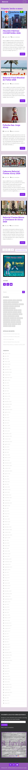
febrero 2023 (7, 457)
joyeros (5, 316)
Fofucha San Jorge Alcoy (11, 126)
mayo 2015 (7, 703)
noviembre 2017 (8, 625)
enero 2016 (7, 681)
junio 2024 (7, 417)
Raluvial (5, 2)
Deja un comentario (16, 37)
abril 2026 (7, 358)
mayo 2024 (7, 420)
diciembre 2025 (8, 369)
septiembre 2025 (8, 377)
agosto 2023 (7, 444)
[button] (14, 19)
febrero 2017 (7, 647)
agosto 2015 (7, 695)
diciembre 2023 (8, 433)
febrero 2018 (7, 617)
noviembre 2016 (8, 655)
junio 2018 (7, 607)
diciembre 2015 (8, 684)
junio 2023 (7, 447)
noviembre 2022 (8, 465)
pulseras (5, 324)
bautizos (10, 300)
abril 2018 (7, 612)
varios (10, 326)
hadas (5, 314)
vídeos (13, 326)
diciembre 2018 (8, 591)
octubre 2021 (7, 500)
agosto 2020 (7, 537)
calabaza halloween (7, 304)
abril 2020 (7, 548)
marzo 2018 (7, 615)
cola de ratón (15, 304)
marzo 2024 (7, 425)
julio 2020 (7, 540)
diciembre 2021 (8, 495)
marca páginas (13, 318)
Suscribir (4, 724)
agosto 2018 (7, 601)
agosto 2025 (7, 380)
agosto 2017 (7, 631)
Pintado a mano (7, 322)
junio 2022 (7, 479)
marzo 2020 (7, 551)
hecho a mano (15, 314)
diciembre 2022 (8, 463)
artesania (5, 300)
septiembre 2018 (8, 599)
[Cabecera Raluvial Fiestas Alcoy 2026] (14, 162)
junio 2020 (7, 543)
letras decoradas (11, 316)
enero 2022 (7, 492)
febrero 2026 (7, 364)
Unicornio (5, 326)
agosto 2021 (7, 505)
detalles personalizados (8, 310)
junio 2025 (7, 385)
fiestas (19, 310)
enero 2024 (7, 431)
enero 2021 (7, 524)
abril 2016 (7, 673)
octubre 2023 (7, 439)
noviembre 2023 (8, 436)
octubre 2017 (7, 628)
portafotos (13, 322)
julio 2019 (7, 572)
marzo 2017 (7, 644)
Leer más (22, 54)
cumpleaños (17, 306)
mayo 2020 (7, 545)
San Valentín (14, 324)
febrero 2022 (7, 489)
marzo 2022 (7, 487)
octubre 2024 (7, 407)
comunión (11, 306)
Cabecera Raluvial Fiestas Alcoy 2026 (11, 172)
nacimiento (13, 320)
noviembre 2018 (8, 593)
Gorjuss (19, 312)
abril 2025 (7, 391)
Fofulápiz (10, 312)
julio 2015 (7, 697)
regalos (9, 324)
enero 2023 (7, 460)
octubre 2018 (7, 596)
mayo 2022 (7, 481)
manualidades (6, 318)
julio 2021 (7, 508)
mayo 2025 (7, 388)
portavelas (18, 322)
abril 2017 (7, 641)
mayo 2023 (7, 449)
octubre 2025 (7, 374)
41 (12, 249)
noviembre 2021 (8, 497)
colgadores (21, 304)
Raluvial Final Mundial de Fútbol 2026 (14, 78)
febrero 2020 (7, 553)
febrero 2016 (7, 679)
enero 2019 (7, 588)
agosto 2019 (7, 569)
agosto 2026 (7, 353)
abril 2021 (7, 516)
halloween (9, 314)
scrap (19, 324)
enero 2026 (7, 366)
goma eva (15, 312)
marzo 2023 (7, 455)
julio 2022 (7, 476)
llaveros (17, 316)
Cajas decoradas (15, 302)
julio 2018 (7, 604)
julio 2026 (7, 356)
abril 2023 (7, 452)
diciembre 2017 (8, 623)
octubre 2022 (7, 468)
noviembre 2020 (8, 529)
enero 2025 (7, 399)
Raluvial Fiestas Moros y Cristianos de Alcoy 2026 (13, 219)
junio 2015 (7, 700)
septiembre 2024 (8, 409)
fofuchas (5, 312)
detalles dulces (12, 308)
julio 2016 (7, 665)
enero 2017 (7, 649)
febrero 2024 (7, 428)
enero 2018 (7, 620)
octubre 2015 (7, 689)
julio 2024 (7, 415)
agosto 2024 (7, 412)
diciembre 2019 (8, 559)
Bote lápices (19, 300)
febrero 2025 (7, 396)
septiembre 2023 (8, 441)
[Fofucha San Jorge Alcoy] (14, 115)
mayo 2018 (7, 609)
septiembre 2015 (8, 692)
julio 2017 (7, 633)
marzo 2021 (7, 519)
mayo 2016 (7, 671)
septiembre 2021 (8, 503)
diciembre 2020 (8, 527)
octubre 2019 (7, 564)
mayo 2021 (7, 513)
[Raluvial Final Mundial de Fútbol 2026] (14, 67)
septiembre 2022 (8, 471)
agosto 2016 (7, 663)
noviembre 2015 (8, 687)
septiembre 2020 (8, 535)
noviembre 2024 (8, 404)
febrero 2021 (7, 521)
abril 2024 (7, 423)
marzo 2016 (7, 676)
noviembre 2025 (8, 372)
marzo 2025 (7, 393)
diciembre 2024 (8, 401)
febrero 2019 (7, 585)
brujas (9, 302)
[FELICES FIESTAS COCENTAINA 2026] (14, 19)
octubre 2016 (7, 657)
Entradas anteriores (20, 250)
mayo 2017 (7, 639)
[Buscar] (23, 292)
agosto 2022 (7, 473)
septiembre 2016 (8, 660)
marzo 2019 (7, 583)
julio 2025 (7, 382)
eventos (15, 310)
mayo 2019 (7, 577)
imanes (20, 314)
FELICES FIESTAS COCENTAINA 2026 (12, 32)
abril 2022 (7, 484)
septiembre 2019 (8, 567)
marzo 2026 (7, 361)
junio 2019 (7, 575)
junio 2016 (7, 668)
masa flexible (19, 318)
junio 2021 (7, 511)
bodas (14, 300)
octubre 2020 (7, 532)
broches (5, 302)
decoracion (6, 308)
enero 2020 (7, 556)
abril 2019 (7, 580)
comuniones (6, 306)
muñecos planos (7, 320)
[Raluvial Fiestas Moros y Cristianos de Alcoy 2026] (14, 208)
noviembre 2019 (8, 561)
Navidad (18, 320)
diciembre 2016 (8, 652)
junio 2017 (7, 636)
